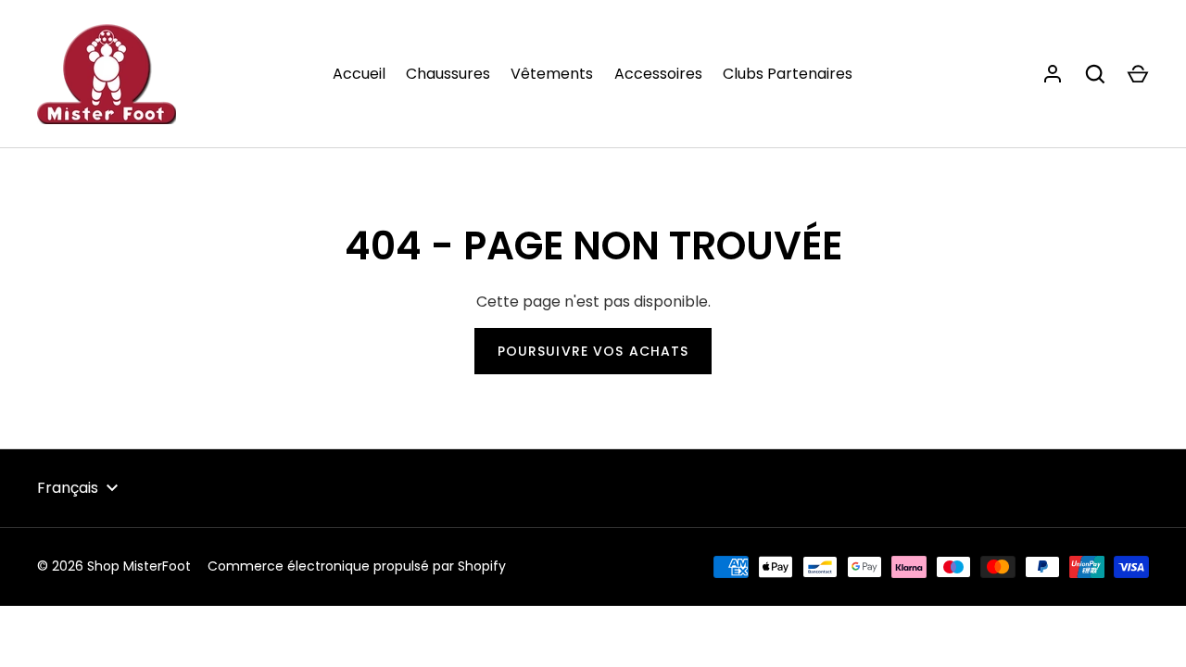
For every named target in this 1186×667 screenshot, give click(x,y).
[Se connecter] (1052, 74)
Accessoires (658, 73)
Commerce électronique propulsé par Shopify (357, 566)
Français (67, 487)
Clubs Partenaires (787, 73)
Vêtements (552, 73)
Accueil (359, 73)
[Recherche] (1095, 74)
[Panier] (1137, 74)
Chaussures (448, 73)
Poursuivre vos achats (593, 351)
